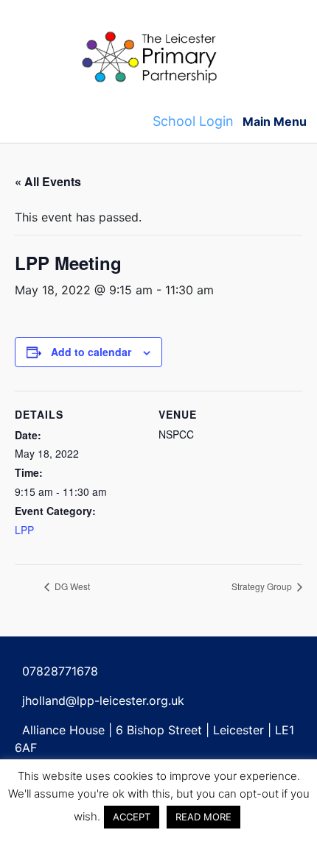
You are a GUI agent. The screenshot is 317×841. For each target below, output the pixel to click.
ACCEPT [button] (131, 817)
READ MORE (203, 817)
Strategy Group (262, 586)
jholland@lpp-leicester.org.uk (103, 700)
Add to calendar (91, 351)
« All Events (48, 181)
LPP (24, 529)
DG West (71, 586)
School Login (193, 121)
